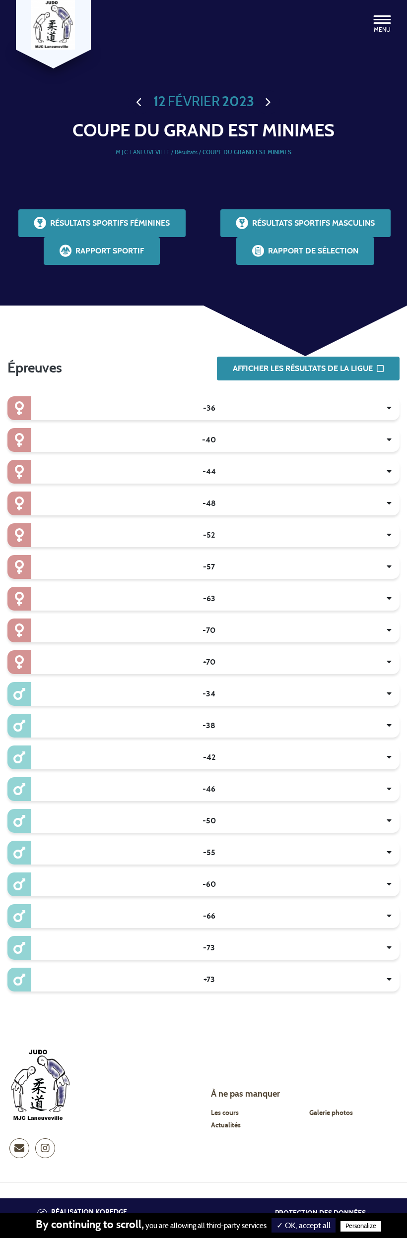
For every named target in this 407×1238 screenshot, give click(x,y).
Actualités (226, 1125)
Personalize (360, 1226)
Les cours (225, 1113)
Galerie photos (331, 1113)
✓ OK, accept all (303, 1226)
